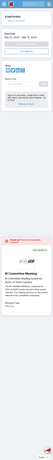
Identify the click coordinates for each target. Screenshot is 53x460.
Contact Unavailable (26, 44)
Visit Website (26, 51)
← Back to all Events (15, 21)
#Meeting (9, 306)
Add (43, 84)
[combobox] (43, 457)
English (42, 457)
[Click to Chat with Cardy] (47, 450)
